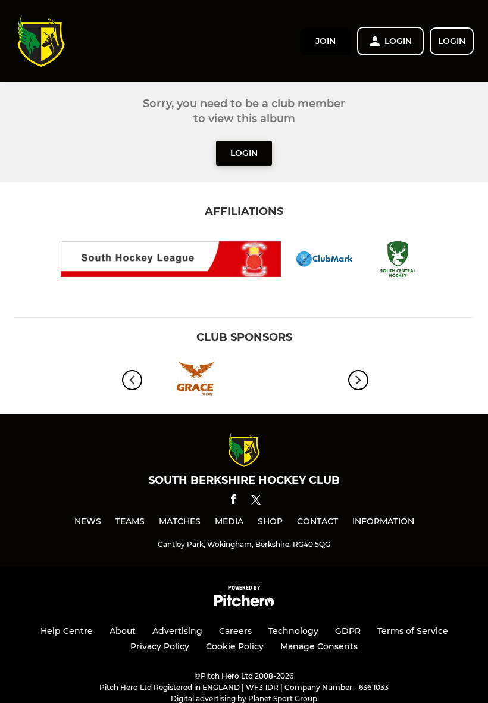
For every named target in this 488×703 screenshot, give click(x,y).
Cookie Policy (235, 646)
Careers (235, 631)
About (123, 631)
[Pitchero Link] (244, 603)
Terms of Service (412, 631)
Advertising (177, 631)
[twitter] (256, 501)
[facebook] (233, 501)
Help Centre (66, 631)
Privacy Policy (159, 646)
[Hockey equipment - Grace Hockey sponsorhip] (193, 379)
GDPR (348, 631)
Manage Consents (319, 646)
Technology (293, 631)
